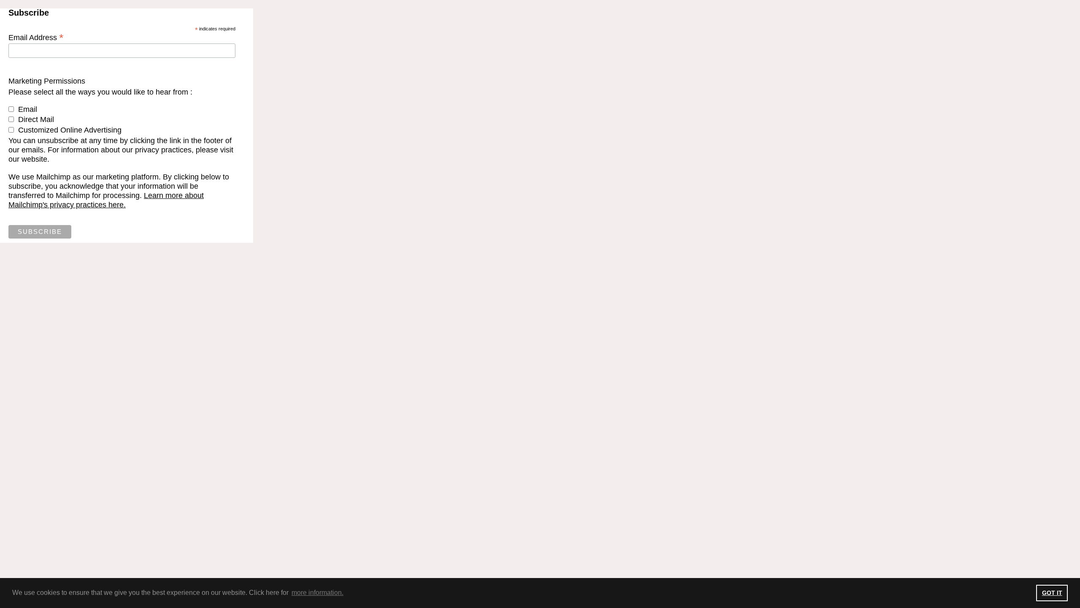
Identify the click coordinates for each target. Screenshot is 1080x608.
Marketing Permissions (46, 81)
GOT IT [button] (1052, 592)
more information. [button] (317, 592)
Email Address (36, 37)
